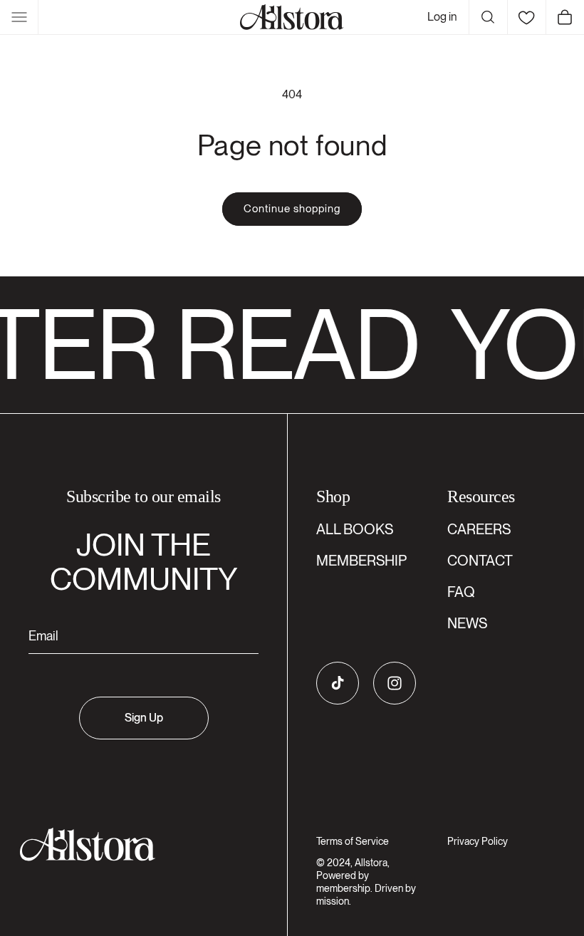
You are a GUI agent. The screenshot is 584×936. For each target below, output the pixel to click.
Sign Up (144, 717)
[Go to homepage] (135, 844)
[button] (19, 17)
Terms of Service (352, 841)
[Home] (292, 17)
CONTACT (480, 560)
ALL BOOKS (354, 529)
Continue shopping (292, 208)
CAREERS (479, 529)
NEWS (467, 623)
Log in (442, 17)
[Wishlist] (526, 17)
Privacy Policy (477, 841)
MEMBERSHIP (361, 560)
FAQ (461, 591)
